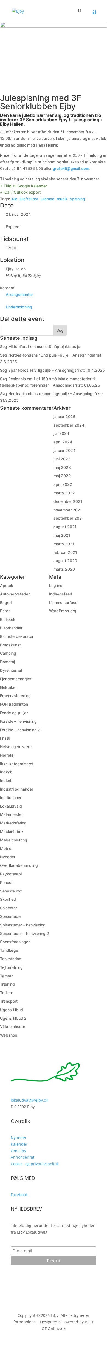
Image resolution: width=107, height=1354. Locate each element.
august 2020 (65, 560)
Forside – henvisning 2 (20, 729)
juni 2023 (62, 459)
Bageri (6, 602)
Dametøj (7, 661)
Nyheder (7, 856)
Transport (9, 1001)
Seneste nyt (11, 891)
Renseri (6, 882)
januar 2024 (64, 450)
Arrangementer (19, 294)
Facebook (19, 1194)
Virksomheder (12, 1026)
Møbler (6, 848)
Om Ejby (18, 1150)
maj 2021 (62, 535)
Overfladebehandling (19, 865)
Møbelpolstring (13, 840)
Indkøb (6, 772)
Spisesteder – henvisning (23, 925)
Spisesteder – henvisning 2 (24, 933)
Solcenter (8, 907)
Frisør (5, 738)
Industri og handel (16, 789)
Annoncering (22, 1157)
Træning (7, 984)
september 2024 (69, 425)
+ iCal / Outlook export (20, 192)
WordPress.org (62, 610)
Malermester (11, 814)
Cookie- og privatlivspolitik (35, 1163)
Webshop (8, 1035)
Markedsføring (13, 823)
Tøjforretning (11, 967)
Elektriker (8, 687)
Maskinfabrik (12, 831)
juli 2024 (61, 433)
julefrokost (28, 198)
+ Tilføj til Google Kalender (23, 186)
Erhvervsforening (15, 695)
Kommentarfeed (63, 602)
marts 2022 (64, 492)
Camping (8, 653)
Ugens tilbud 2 (13, 1018)
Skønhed (8, 899)
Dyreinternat (11, 670)
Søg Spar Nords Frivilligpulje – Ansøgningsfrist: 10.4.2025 (52, 370)
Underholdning (19, 306)
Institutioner (10, 797)
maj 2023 (62, 467)
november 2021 (68, 510)
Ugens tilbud (11, 1009)
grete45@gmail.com (71, 168)
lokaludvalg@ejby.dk (29, 1100)
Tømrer (6, 975)
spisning (77, 198)
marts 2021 (64, 543)
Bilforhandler (11, 627)
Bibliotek (7, 619)
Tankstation (10, 958)
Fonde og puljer (14, 712)
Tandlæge (9, 950)
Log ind (56, 585)
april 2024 (63, 441)
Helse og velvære (16, 746)
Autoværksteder (15, 594)
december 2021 (68, 501)
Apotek (6, 585)
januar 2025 (64, 416)
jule (14, 198)
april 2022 (63, 484)
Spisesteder (11, 916)
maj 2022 (62, 475)
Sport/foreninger (15, 941)
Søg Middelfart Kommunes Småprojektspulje (40, 346)
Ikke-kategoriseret (16, 763)
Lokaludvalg (11, 806)
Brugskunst (10, 645)
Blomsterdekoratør (16, 636)
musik (62, 198)
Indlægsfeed (60, 594)
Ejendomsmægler (15, 678)
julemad (48, 198)
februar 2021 (65, 552)
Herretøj (7, 755)
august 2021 (65, 526)
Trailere (6, 992)
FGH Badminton (14, 704)
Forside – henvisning (18, 721)
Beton (5, 610)
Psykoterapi (11, 874)
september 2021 (69, 518)
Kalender (19, 1144)
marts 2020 (64, 569)
